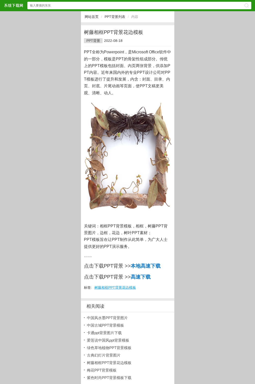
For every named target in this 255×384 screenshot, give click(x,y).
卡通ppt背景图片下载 (104, 333)
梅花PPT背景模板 (102, 370)
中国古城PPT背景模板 (105, 325)
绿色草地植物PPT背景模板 (109, 348)
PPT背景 (93, 41)
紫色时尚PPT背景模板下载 (109, 378)
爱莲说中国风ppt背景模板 (108, 340)
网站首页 (92, 17)
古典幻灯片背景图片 (104, 355)
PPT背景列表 (115, 17)
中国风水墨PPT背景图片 (107, 318)
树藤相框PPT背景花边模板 (115, 287)
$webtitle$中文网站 (13, 5)
